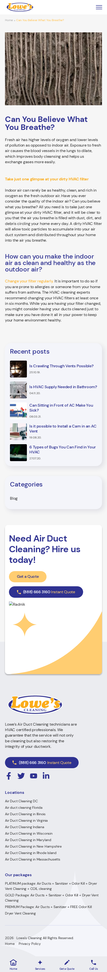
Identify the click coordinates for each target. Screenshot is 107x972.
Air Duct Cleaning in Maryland (28, 840)
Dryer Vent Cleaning (20, 913)
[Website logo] (20, 7)
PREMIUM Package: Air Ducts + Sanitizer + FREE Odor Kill (48, 907)
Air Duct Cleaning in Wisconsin (29, 833)
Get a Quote (28, 576)
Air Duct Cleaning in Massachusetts (32, 859)
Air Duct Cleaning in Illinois (25, 814)
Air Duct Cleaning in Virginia (26, 820)
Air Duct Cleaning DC (21, 801)
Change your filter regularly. (29, 281)
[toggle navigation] (99, 7)
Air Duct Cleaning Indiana (24, 827)
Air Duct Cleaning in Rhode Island (30, 853)
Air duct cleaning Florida (24, 807)
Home (9, 20)
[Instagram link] (8, 776)
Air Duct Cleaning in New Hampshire (33, 846)
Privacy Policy (30, 943)
